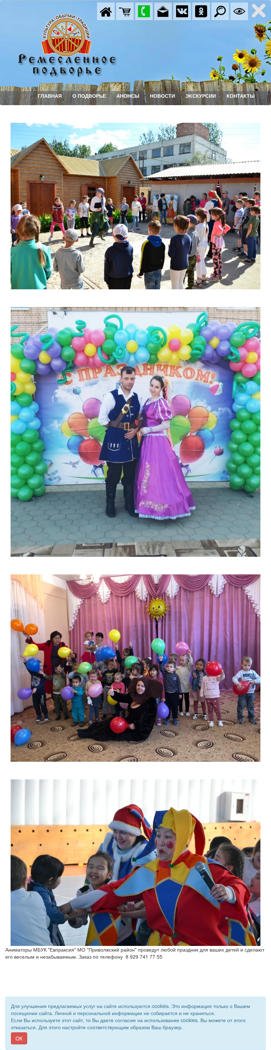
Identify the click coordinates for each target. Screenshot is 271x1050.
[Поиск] (220, 10)
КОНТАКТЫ (241, 96)
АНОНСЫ (127, 96)
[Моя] (125, 10)
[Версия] (239, 10)
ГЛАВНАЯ (50, 96)
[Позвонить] (144, 10)
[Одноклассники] (201, 10)
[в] (182, 10)
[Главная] (106, 10)
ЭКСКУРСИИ (201, 96)
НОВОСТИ (162, 96)
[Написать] (163, 10)
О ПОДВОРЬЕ (89, 96)
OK (19, 1038)
